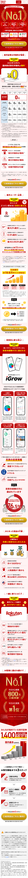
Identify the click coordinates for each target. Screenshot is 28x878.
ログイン (24, 2)
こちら (17, 257)
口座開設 (18, 2)
